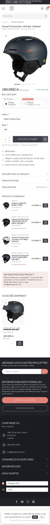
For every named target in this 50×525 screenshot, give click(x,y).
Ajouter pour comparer (10, 145)
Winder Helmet (17, 22)
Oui (35, 517)
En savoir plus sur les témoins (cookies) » (25, 520)
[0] (47, 8)
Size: (5, 125)
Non (42, 517)
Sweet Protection (10, 29)
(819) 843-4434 (13, 445)
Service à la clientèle (25, 400)
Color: (5, 114)
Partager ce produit (28, 145)
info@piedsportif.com (16, 452)
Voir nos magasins (25, 408)
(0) (33, 29)
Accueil (5, 22)
